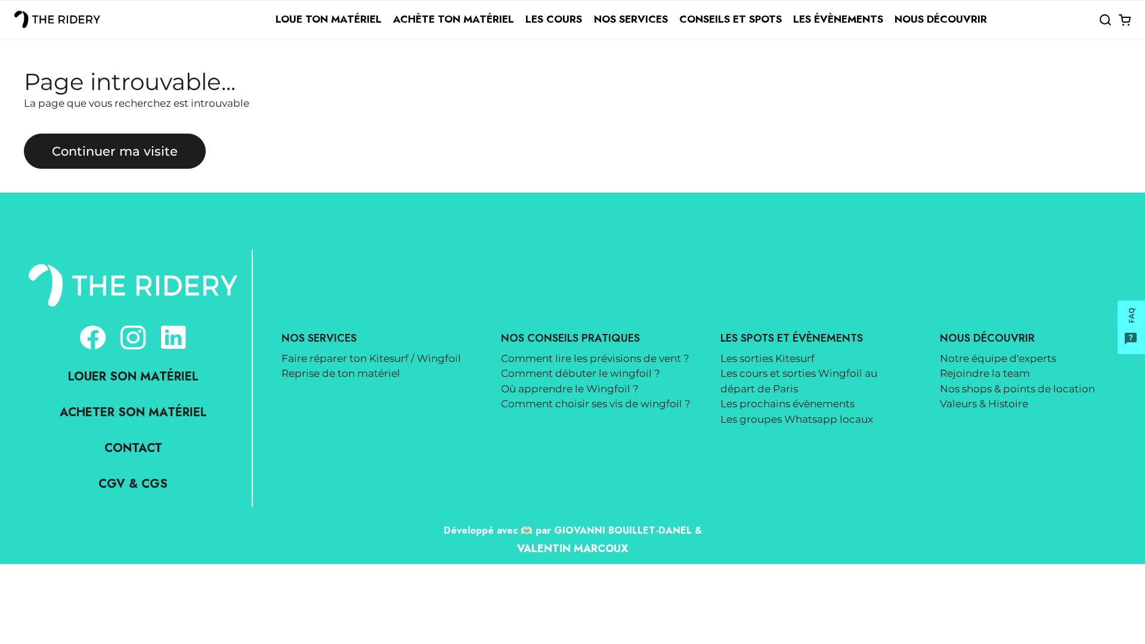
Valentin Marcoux (572, 548)
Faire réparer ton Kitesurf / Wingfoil (371, 358)
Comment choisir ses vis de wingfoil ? (596, 404)
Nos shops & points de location (1017, 389)
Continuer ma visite (115, 151)
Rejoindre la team (985, 373)
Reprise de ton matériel (340, 373)
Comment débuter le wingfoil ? (580, 373)
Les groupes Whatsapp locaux (796, 419)
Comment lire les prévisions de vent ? (595, 358)
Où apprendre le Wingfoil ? (570, 389)
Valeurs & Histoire (984, 404)
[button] (1105, 19)
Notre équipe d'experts (998, 358)
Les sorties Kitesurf (767, 358)
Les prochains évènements (787, 404)
